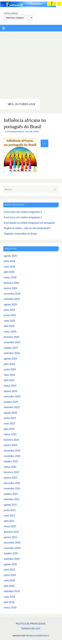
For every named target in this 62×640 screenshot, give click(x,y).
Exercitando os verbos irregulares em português (29, 222)
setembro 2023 (12, 407)
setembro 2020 (12, 558)
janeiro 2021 (10, 537)
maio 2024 (9, 374)
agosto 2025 (10, 304)
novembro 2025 (12, 293)
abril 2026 (9, 272)
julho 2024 (9, 364)
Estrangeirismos (14, 132)
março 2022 (10, 466)
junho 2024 (10, 369)
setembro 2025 (12, 299)
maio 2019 (9, 596)
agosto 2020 (10, 564)
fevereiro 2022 (11, 472)
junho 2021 (10, 510)
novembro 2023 (12, 396)
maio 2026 (9, 266)
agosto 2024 (10, 358)
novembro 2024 (12, 342)
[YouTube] (49, 4)
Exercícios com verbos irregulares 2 (23, 211)
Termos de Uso (30, 628)
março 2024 (10, 385)
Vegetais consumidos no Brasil (20, 233)
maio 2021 (9, 515)
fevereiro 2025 (11, 337)
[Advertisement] (31, 64)
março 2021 (10, 526)
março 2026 (10, 277)
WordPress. (43, 636)
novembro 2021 (12, 488)
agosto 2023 (10, 412)
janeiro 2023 (10, 445)
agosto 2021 (10, 504)
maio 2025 (9, 320)
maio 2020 (9, 580)
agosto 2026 (10, 255)
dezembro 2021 (12, 483)
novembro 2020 (12, 548)
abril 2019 (9, 602)
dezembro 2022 (12, 450)
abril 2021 (9, 521)
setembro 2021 (12, 499)
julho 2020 (9, 569)
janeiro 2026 (10, 288)
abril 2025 (9, 326)
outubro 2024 (11, 347)
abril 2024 (9, 380)
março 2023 (10, 434)
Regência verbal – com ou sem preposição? (27, 228)
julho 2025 (9, 310)
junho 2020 (10, 575)
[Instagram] (54, 4)
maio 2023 (9, 423)
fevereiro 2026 (11, 282)
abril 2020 (9, 585)
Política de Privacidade (30, 624)
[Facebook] (59, 4)
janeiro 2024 (10, 391)
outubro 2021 (11, 494)
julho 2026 (9, 261)
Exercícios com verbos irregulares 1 (23, 217)
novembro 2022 (12, 456)
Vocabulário (32, 132)
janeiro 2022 (10, 477)
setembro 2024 (12, 353)
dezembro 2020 (12, 542)
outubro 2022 (11, 461)
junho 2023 (10, 418)
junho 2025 (10, 315)
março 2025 (10, 331)
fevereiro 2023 (11, 439)
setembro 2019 (12, 591)
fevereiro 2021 (11, 531)
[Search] (54, 189)
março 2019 (10, 607)
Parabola (30, 636)
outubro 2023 (11, 402)
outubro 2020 (11, 553)
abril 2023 (9, 429)
